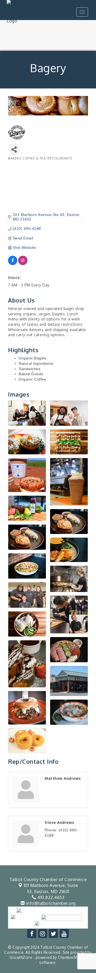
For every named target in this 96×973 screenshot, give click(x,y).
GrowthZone (21, 957)
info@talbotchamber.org (50, 903)
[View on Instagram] (22, 264)
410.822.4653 (50, 897)
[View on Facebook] (12, 264)
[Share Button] (14, 150)
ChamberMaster (72, 957)
